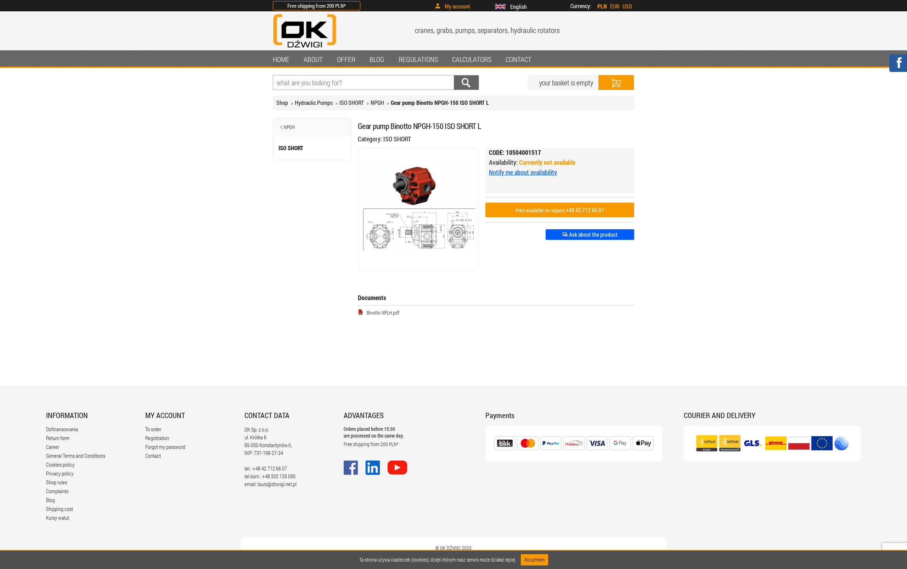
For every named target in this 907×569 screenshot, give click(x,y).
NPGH (377, 102)
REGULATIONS (418, 59)
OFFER (346, 59)
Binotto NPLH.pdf (383, 312)
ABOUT (313, 59)
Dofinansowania (62, 429)
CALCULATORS (471, 59)
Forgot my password (165, 446)
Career (52, 446)
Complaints (57, 491)
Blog (50, 499)
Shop (282, 102)
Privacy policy (59, 473)
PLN (602, 6)
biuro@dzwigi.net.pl (277, 484)
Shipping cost (59, 508)
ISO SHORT (351, 102)
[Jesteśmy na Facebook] (898, 67)
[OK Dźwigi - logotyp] (305, 48)
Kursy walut (57, 517)
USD (627, 6)
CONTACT (518, 59)
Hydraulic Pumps (314, 102)
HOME (281, 59)
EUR (614, 6)
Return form (57, 437)
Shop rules (56, 482)
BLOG (377, 59)
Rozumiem (534, 559)
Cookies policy (60, 464)
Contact (153, 455)
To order (153, 429)
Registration (157, 437)
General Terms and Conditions (75, 455)
